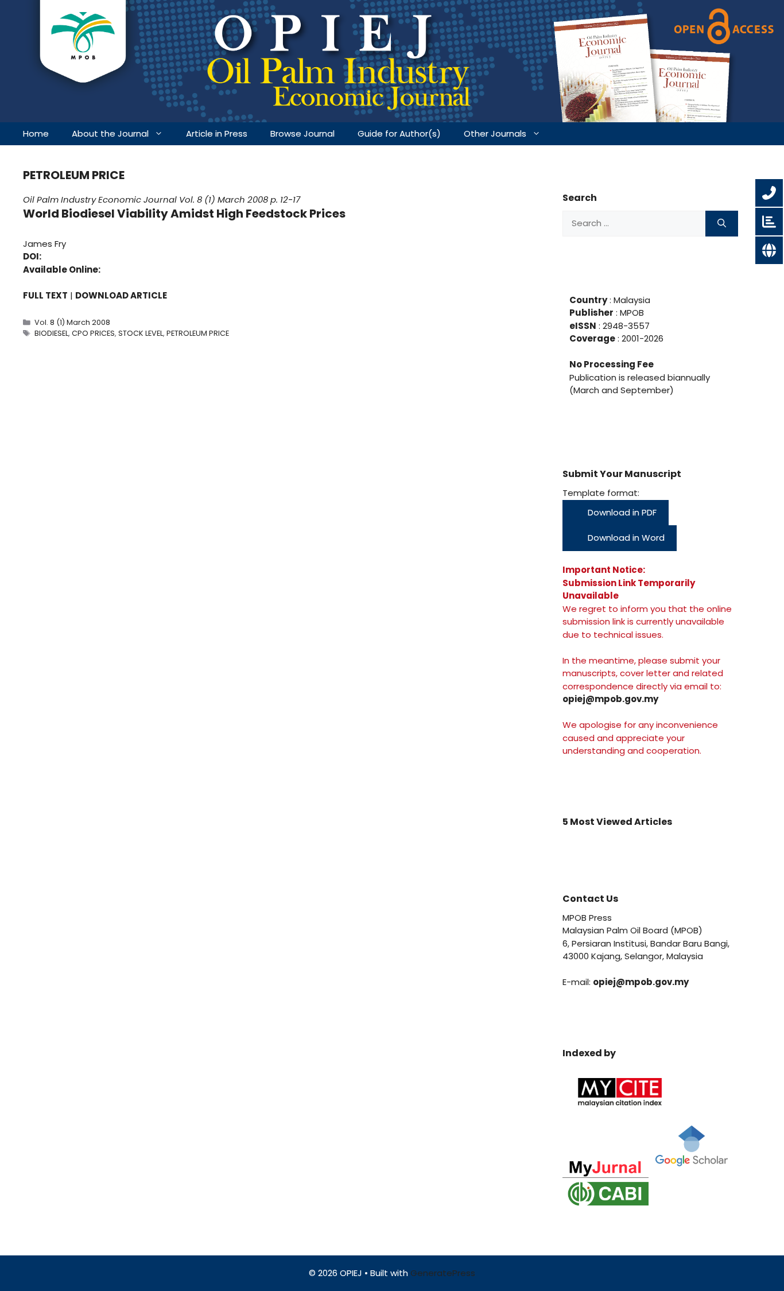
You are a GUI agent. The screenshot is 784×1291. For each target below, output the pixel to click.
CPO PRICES (93, 333)
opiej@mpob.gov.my (610, 699)
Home (36, 133)
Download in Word (625, 538)
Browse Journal (302, 133)
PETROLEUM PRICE (197, 333)
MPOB (631, 313)
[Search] (721, 224)
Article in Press (216, 133)
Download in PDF (621, 512)
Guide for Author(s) (399, 133)
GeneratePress (442, 1273)
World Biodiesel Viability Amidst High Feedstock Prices (184, 214)
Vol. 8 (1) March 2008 (223, 199)
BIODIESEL (51, 333)
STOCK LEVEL (140, 333)
